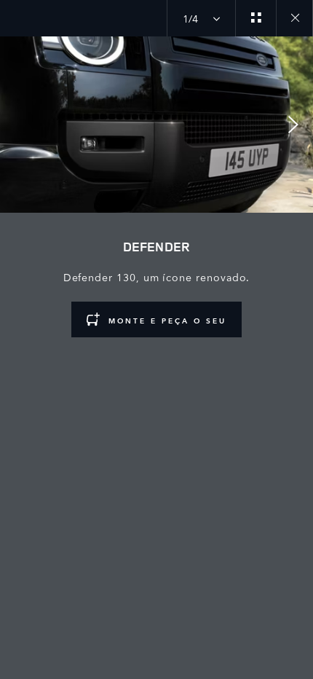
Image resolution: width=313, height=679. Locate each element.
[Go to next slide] (297, 125)
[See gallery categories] (255, 18)
